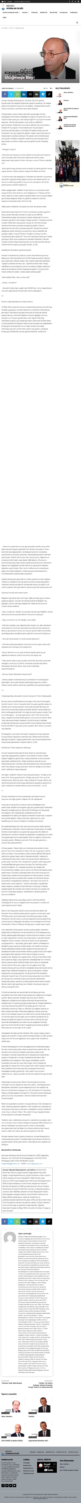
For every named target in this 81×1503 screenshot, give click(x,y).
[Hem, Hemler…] (13, 1405)
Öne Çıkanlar (28, 72)
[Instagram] (72, 1)
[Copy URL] (49, 94)
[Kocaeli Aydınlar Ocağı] (15, 7)
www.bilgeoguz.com (34, 1164)
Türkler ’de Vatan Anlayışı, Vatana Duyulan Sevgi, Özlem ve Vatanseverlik (40, 1385)
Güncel (4, 1437)
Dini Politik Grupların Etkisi (12, 1441)
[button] (77, 22)
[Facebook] (69, 1)
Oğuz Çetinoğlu (8, 88)
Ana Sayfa (4, 28)
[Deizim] (41, 1405)
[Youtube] (78, 1)
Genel (11, 28)
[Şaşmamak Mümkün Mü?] (41, 1430)
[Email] (30, 94)
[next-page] (60, 133)
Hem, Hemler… (7, 1416)
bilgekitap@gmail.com (10, 1164)
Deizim (31, 1416)
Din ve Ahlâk (5, 1413)
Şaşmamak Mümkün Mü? (38, 1441)
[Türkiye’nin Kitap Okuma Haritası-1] (59, 127)
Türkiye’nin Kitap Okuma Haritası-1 (70, 125)
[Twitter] (75, 1)
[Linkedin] (24, 94)
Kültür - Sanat (17, 72)
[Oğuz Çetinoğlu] (10, 1303)
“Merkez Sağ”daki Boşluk (11, 1383)
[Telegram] (43, 94)
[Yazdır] (36, 94)
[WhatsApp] (17, 94)
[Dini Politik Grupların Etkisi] (13, 1430)
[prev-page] (56, 133)
